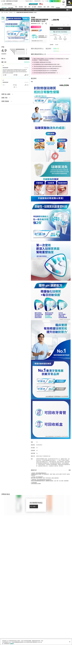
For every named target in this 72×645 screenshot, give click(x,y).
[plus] (68, 25)
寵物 (48, 7)
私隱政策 (12, 643)
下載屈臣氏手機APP (29, 1)
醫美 (26, 7)
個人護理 (34, 7)
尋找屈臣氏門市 (37, 1)
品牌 (66, 7)
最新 (5, 62)
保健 (16, 7)
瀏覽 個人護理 (6, 94)
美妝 (29, 7)
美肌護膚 (21, 7)
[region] (36, 642)
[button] (69, 3)
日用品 (52, 7)
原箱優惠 (58, 7)
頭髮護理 (40, 7)
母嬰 (44, 7)
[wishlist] (42, 23)
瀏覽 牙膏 (4, 98)
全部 (2, 62)
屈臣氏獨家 (10, 7)
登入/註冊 (32, 506)
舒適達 (33, 17)
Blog (43, 1)
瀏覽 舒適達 (5, 101)
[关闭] (69, 641)
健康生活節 (4, 7)
